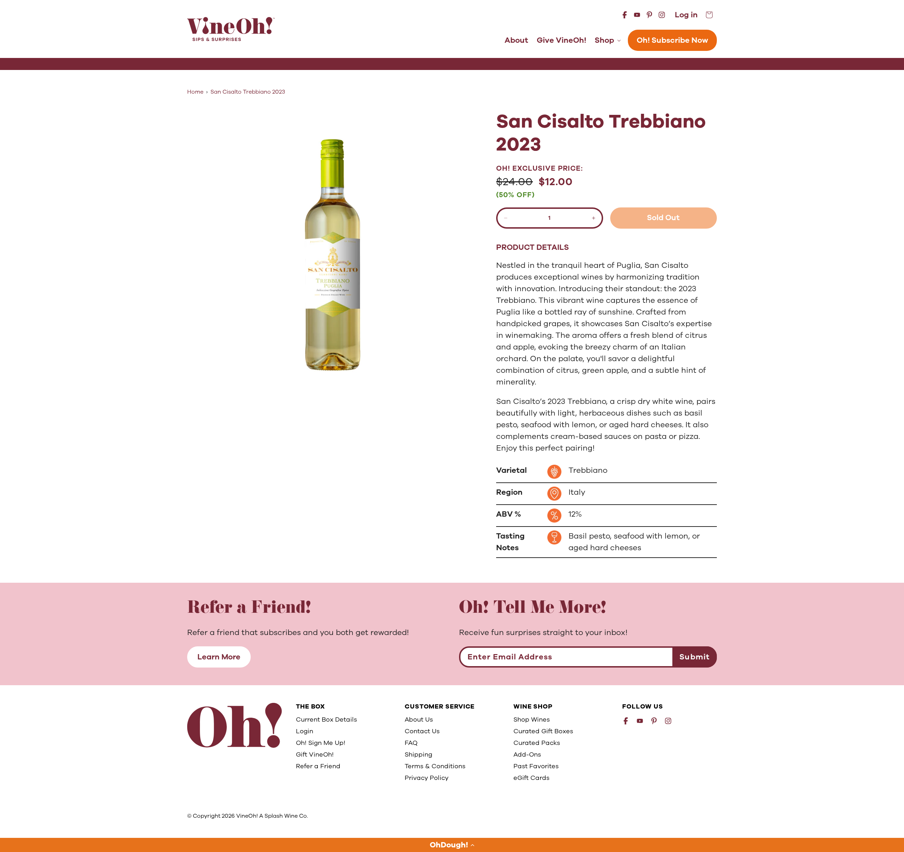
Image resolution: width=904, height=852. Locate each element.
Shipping (418, 754)
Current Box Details (326, 719)
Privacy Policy (426, 778)
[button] (452, 845)
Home (195, 92)
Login (304, 731)
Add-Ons (527, 754)
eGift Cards (531, 778)
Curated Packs (536, 743)
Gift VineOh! (315, 754)
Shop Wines (531, 719)
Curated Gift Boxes (543, 731)
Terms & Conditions (435, 766)
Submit (694, 657)
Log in (686, 15)
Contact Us (422, 731)
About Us (419, 719)
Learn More (218, 657)
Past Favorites (536, 766)
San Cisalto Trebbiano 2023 (247, 92)
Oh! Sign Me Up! (320, 743)
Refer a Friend (318, 766)
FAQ (411, 743)
